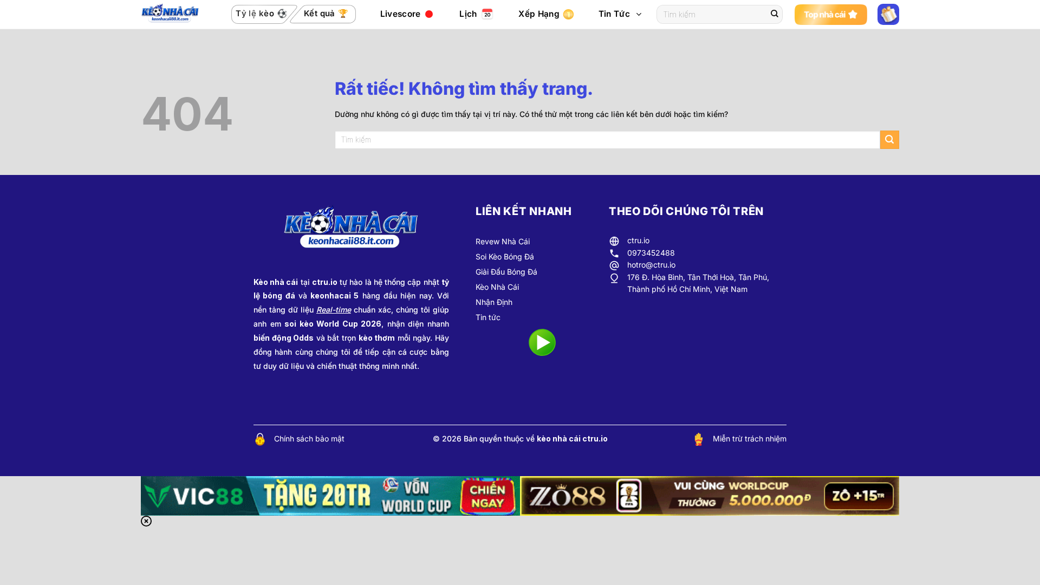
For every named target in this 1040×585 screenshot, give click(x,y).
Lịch (468, 14)
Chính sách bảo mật (309, 438)
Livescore (400, 14)
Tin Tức (614, 14)
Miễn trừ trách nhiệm (749, 438)
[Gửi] (774, 14)
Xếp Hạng (538, 14)
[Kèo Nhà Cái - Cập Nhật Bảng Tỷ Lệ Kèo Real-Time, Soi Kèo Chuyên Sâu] (173, 14)
